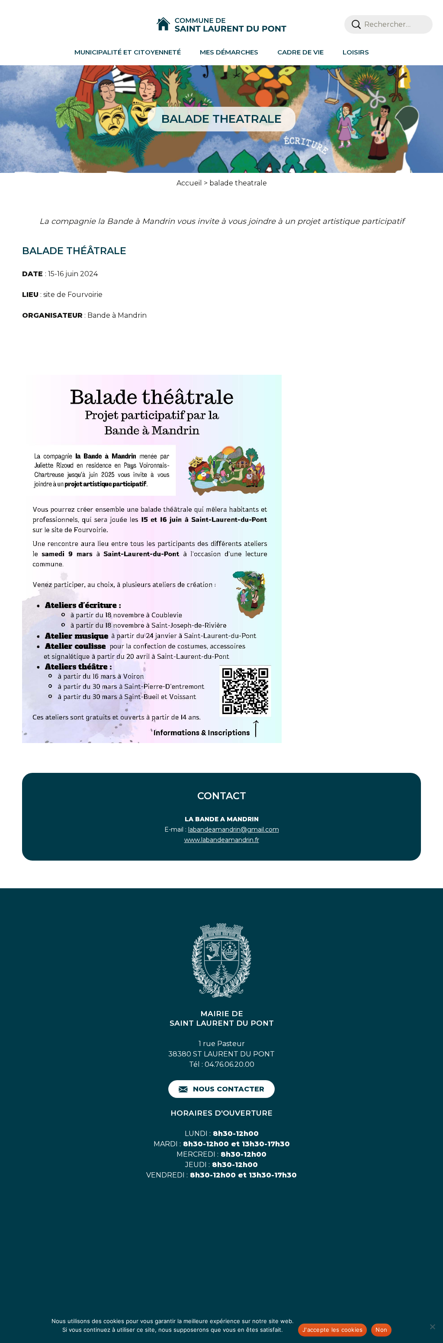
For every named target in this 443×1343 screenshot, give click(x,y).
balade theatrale (238, 183)
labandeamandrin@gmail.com (233, 829)
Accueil (189, 183)
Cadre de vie (300, 52)
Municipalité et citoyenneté (127, 52)
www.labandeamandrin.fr (221, 840)
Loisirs (356, 52)
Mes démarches (229, 52)
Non (381, 1329)
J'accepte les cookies (332, 1329)
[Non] (432, 1326)
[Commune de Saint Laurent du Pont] (221, 24)
